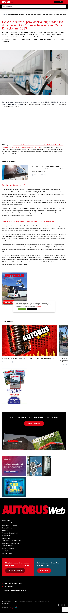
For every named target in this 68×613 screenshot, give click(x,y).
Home (3, 14)
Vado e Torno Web (8, 523)
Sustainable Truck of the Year (11, 541)
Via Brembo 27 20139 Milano (12, 583)
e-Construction (6, 538)
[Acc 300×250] (14, 487)
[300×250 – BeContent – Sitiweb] (14, 466)
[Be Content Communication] (13, 607)
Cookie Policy (38, 306)
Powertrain (5, 530)
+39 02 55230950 (8, 587)
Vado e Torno (6, 520)
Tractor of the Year (8, 548)
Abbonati (58, 2)
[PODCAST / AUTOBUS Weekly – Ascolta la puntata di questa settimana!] (29, 340)
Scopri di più (44, 570)
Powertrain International (9, 533)
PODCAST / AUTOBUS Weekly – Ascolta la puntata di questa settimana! (28, 358)
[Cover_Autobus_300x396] (34, 288)
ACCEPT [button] (22, 309)
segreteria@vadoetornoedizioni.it (15, 590)
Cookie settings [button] (32, 309)
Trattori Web (6, 535)
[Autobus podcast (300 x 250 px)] (39, 466)
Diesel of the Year (7, 546)
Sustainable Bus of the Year (10, 543)
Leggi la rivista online (34, 423)
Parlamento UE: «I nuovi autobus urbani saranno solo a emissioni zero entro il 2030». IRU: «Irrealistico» (48, 169)
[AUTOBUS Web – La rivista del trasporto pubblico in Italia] (7, 2)
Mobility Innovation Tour (10, 551)
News (47, 175)
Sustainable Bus (7, 528)
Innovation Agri (7, 553)
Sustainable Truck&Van (9, 525)
